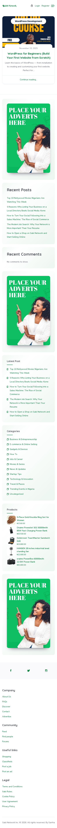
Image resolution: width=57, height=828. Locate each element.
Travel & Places (17, 484)
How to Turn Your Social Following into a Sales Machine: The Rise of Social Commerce (29, 390)
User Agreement (10, 801)
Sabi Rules (7, 791)
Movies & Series (17, 464)
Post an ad (7, 771)
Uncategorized (16, 494)
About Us (6, 696)
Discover (6, 706)
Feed (4, 731)
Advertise (6, 716)
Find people (7, 736)
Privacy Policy (8, 806)
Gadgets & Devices (19, 449)
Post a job (6, 766)
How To (13, 454)
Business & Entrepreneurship (23, 439)
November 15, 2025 (28, 48)
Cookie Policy (8, 796)
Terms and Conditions (12, 786)
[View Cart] (32, 6)
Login (37, 5)
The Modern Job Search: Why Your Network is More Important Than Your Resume (27, 403)
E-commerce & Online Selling (23, 444)
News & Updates (18, 469)
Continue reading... (28, 79)
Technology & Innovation (21, 479)
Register (45, 5)
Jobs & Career (16, 459)
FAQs (4, 701)
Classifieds (7, 761)
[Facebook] (10, 670)
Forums (5, 741)
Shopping (6, 756)
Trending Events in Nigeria (22, 489)
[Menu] (53, 6)
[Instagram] (46, 670)
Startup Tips (15, 474)
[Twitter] (28, 670)
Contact (6, 711)
